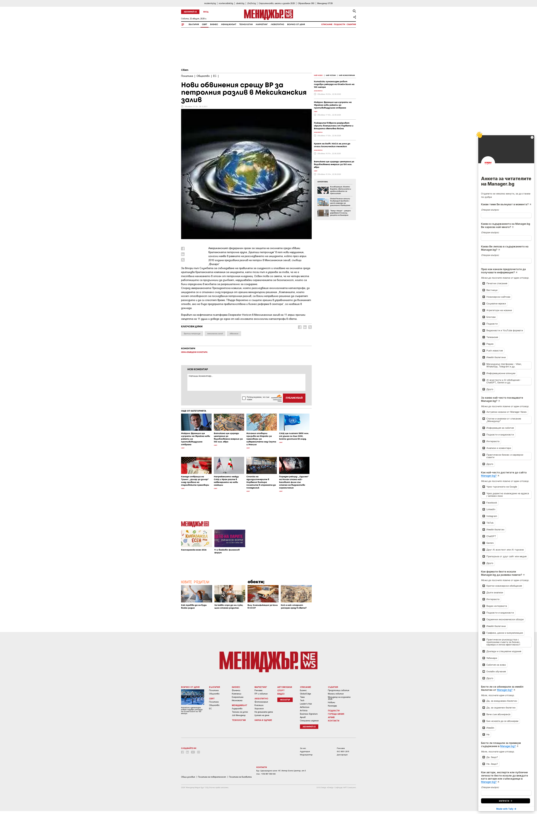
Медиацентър (306, 755)
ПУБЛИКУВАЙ (294, 398)
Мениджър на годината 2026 (339, 698)
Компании (236, 694)
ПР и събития (261, 694)
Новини (331, 702)
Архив (303, 717)
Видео (281, 694)
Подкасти (339, 24)
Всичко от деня (296, 24)
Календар (332, 706)
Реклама (258, 690)
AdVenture (304, 707)
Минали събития (336, 694)
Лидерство (237, 709)
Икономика (237, 700)
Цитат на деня (262, 715)
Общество (214, 694)
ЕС (210, 709)
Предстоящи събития (338, 690)
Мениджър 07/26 (325, 3)
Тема (302, 697)
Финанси (236, 690)
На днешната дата (264, 712)
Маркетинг (262, 24)
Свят (204, 24)
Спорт (281, 690)
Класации (259, 705)
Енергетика (237, 697)
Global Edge (305, 694)
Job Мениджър (239, 715)
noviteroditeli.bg (226, 3)
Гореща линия (336, 714)
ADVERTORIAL (322, 182)
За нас (303, 748)
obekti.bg (240, 3)
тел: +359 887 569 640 (265, 774)
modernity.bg (210, 3)
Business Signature (309, 714)
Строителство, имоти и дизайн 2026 (277, 3)
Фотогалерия (261, 702)
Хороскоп (259, 709)
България (194, 24)
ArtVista (303, 711)
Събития (351, 24)
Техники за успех (240, 712)
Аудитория (305, 751)
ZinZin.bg (251, 3)
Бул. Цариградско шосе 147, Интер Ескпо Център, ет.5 (281, 771)
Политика (214, 690)
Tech (302, 700)
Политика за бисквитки (240, 777)
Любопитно (277, 24)
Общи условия (188, 777)
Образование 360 (306, 3)
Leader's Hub (306, 704)
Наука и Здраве (263, 720)
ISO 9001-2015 (343, 751)
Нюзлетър (285, 700)
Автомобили (284, 687)
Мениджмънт (228, 24)
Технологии (246, 24)
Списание (326, 24)
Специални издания (309, 721)
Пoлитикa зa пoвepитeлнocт (212, 777)
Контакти (333, 721)
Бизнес (214, 24)
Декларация (342, 755)
